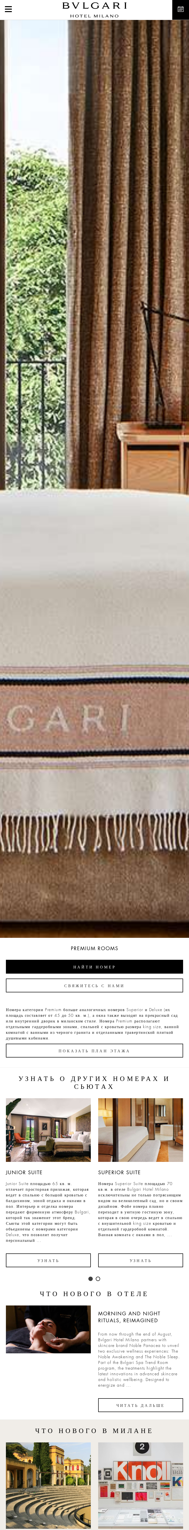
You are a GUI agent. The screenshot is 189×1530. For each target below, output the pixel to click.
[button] (8, 10)
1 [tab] (90, 1279)
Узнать (48, 1261)
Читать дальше (140, 1406)
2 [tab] (98, 1279)
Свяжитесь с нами (94, 986)
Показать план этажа (94, 1051)
